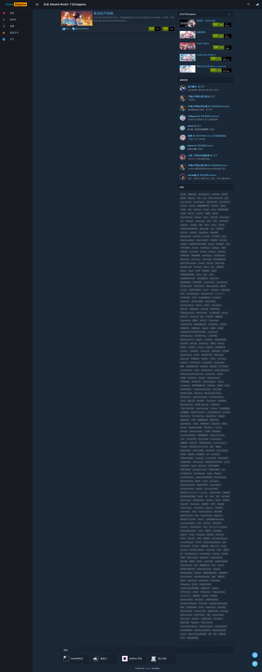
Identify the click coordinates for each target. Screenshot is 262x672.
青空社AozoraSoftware (211, 542)
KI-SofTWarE (185, 512)
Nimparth (184, 343)
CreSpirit (221, 416)
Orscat (183, 580)
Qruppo (211, 244)
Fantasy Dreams (191, 554)
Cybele (209, 473)
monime (225, 313)
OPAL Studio (218, 355)
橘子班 (183, 198)
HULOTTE (184, 317)
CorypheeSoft (219, 363)
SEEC (199, 538)
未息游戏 (205, 271)
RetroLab (218, 473)
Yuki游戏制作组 (204, 298)
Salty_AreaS (185, 619)
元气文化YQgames (187, 485)
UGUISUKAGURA (221, 561)
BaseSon (205, 359)
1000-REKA (194, 351)
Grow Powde (203, 439)
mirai (228, 244)
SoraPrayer (194, 252)
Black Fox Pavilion (198, 412)
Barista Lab (192, 580)
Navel (207, 225)
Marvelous (198, 393)
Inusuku (221, 382)
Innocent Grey (225, 202)
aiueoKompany (186, 370)
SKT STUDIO (185, 546)
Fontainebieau (205, 554)
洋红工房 (214, 217)
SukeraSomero (219, 255)
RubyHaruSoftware (204, 569)
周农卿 (220, 328)
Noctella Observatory (202, 577)
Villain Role (210, 550)
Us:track (201, 347)
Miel (189, 210)
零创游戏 (214, 240)
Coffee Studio (186, 592)
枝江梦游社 (217, 531)
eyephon (184, 535)
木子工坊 (184, 233)
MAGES (224, 194)
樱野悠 (195, 320)
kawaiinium (196, 259)
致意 (202, 317)
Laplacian (184, 225)
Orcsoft (206, 210)
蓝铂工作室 (185, 623)
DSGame (198, 573)
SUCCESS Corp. (200, 336)
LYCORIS (226, 351)
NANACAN (215, 405)
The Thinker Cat (198, 416)
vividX (205, 481)
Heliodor (224, 554)
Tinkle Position (186, 508)
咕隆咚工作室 (213, 611)
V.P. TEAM (216, 236)
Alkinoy (183, 271)
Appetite (184, 244)
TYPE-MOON (185, 248)
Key (204, 198)
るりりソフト (185, 596)
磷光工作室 (204, 229)
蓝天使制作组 (202, 278)
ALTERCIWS (185, 466)
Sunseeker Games (187, 305)
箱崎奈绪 (220, 267)
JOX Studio (208, 428)
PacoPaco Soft (186, 286)
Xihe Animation (220, 477)
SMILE (224, 424)
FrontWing (215, 194)
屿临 (208, 615)
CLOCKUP (221, 252)
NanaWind (217, 298)
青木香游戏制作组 (198, 385)
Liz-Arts (196, 355)
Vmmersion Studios (188, 435)
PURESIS (214, 596)
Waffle (212, 359)
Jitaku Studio (199, 286)
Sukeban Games (214, 378)
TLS (215, 634)
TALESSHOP (185, 298)
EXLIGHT (226, 500)
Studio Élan (185, 301)
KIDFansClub (205, 592)
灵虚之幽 (213, 366)
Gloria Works (211, 416)
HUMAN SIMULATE (188, 569)
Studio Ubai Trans (187, 340)
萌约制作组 (204, 424)
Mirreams (209, 508)
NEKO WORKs (212, 202)
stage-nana (218, 515)
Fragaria (205, 328)
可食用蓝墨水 (225, 408)
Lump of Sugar (186, 202)
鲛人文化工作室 (186, 611)
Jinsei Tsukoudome (188, 523)
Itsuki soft (193, 443)
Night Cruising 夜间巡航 (197, 634)
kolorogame (214, 481)
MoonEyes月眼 (197, 301)
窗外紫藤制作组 (200, 324)
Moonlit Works (207, 370)
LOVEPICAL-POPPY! (206, 55)
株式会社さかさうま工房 (199, 447)
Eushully (216, 554)
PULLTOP (214, 206)
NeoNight (203, 366)
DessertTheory (206, 515)
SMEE (223, 248)
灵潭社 (223, 206)
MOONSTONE (223, 210)
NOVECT (203, 320)
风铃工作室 (216, 351)
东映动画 (226, 493)
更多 (229, 14)
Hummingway (222, 450)
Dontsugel (224, 611)
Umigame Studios (206, 626)
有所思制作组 (220, 347)
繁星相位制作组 (186, 573)
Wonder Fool (210, 607)
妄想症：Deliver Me (205, 20)
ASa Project (207, 259)
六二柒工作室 (211, 458)
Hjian (194, 512)
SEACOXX (214, 233)
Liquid (191, 271)
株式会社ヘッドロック (189, 493)
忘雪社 (195, 424)
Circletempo (185, 385)
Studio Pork (214, 278)
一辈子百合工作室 (187, 408)
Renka (206, 267)
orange (226, 462)
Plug (205, 527)
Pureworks (199, 458)
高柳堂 (213, 328)
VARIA (183, 538)
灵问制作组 (222, 401)
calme (211, 275)
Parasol (183, 428)
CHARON (209, 317)
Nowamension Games (189, 626)
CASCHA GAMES (187, 458)
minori (214, 225)
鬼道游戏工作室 (192, 366)
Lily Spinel (225, 496)
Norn (224, 236)
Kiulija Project (210, 301)
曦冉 (182, 366)
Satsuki (220, 374)
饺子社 (198, 542)
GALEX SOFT (191, 439)
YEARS (207, 431)
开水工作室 (217, 389)
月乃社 (191, 535)
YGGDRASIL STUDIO (188, 278)
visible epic (220, 535)
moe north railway (211, 489)
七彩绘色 (193, 233)
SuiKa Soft (194, 317)
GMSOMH (204, 546)
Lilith (205, 275)
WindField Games (187, 477)
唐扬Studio (204, 558)
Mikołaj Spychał (212, 286)
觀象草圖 (218, 317)
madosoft (197, 210)
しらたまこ (204, 493)
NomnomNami (186, 577)
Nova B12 (184, 504)
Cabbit (213, 271)
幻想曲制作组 (185, 462)
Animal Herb (213, 320)
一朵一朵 (218, 428)
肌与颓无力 (200, 454)
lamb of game (199, 202)
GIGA (215, 221)
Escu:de (221, 565)
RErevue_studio (186, 615)
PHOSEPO (219, 508)
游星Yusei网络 (198, 450)
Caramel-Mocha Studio (202, 389)
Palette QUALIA (205, 584)
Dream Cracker (206, 623)
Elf (182, 554)
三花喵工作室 (206, 619)
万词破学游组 (191, 607)
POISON (223, 324)
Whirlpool (191, 198)
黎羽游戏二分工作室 (188, 519)
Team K (200, 519)
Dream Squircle (220, 626)
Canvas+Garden (193, 294)
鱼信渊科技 (223, 573)
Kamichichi (215, 454)
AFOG (213, 504)
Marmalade (185, 259)
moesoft (205, 596)
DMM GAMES (185, 470)
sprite (209, 221)
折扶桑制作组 (203, 435)
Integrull (215, 588)
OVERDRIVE (197, 282)
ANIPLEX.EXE (207, 355)
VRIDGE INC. (194, 309)
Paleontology (198, 462)
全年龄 (183, 194)
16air (182, 439)
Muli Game (199, 600)
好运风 (195, 592)
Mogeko (199, 340)
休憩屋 (183, 378)
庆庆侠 (183, 454)
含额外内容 (192, 194)
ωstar (212, 496)
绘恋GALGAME (220, 340)
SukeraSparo (207, 255)
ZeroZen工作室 (200, 611)
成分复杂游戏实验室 (188, 496)
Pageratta (211, 385)
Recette (183, 347)
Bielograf (184, 431)
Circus (213, 210)
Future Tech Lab (202, 408)
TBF (209, 634)
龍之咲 (223, 286)
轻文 (226, 198)
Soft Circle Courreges (188, 263)
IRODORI (191, 454)
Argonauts (184, 359)
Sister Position (215, 493)
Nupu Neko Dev (207, 294)
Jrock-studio (210, 401)
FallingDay (222, 607)
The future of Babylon (188, 603)
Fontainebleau (216, 439)
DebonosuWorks (209, 382)
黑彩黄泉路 (196, 255)
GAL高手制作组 (192, 638)
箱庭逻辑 (200, 32)
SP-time (195, 248)
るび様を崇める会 (213, 412)
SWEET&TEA (215, 309)
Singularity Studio (219, 630)
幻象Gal (208, 531)
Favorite (203, 252)
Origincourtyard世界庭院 (190, 588)
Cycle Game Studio (200, 470)
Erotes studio (224, 217)
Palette (183, 210)
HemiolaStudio (195, 527)
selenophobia (186, 450)
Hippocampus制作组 (202, 630)
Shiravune (198, 267)
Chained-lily (215, 580)
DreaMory (215, 248)
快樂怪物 (184, 443)
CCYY (194, 298)
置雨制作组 (185, 328)
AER (217, 496)
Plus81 (206, 305)
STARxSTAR (196, 382)
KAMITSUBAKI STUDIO (213, 462)
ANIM (183, 558)
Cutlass (201, 263)
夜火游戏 (184, 561)
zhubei (183, 401)
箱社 (211, 447)
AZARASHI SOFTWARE (197, 244)
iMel (200, 225)
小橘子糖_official (212, 600)
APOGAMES (185, 382)
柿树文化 (221, 577)
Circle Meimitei (199, 473)
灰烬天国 (220, 229)
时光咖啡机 (185, 412)
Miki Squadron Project (213, 393)
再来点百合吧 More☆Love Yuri (211, 66)
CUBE (193, 420)
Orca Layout (194, 504)
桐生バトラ (215, 546)
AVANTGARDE (186, 389)
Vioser (196, 370)
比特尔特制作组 (186, 630)
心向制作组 (213, 336)
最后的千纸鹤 (103, 13)
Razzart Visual (186, 355)
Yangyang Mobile (187, 489)
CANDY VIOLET (202, 485)
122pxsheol (215, 424)
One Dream (203, 603)
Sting (182, 294)
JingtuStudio (203, 233)
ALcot (198, 275)
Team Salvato (186, 500)
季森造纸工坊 (205, 565)
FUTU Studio (223, 366)
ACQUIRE (200, 401)
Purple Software (186, 217)
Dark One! (223, 240)
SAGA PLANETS (202, 240)
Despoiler (195, 619)
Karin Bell (226, 412)
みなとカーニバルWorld (218, 527)
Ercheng (221, 343)
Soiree (194, 466)
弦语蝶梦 (205, 504)
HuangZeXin (207, 363)
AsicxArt (198, 217)
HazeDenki (209, 340)
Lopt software (215, 485)
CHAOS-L (191, 347)
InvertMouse (204, 248)
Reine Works (185, 416)
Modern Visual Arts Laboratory (192, 374)
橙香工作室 (214, 420)
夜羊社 (199, 561)
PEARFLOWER (214, 470)
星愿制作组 (195, 328)
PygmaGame (185, 320)
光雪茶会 (210, 535)
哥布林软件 (195, 359)
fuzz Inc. (184, 290)
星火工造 (193, 343)
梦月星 (217, 500)
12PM (198, 271)
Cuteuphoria (185, 584)
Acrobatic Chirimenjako (218, 603)
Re (206, 496)
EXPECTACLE (199, 615)
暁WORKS (220, 244)
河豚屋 (212, 343)
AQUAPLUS (223, 221)
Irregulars (184, 363)
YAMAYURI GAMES (187, 275)
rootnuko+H (205, 351)
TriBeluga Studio (219, 592)
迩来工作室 (208, 561)
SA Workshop (186, 397)
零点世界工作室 (205, 443)
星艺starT (191, 538)
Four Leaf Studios (187, 542)
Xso (223, 470)
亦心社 (194, 584)
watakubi (209, 500)
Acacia (200, 496)
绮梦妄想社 (216, 431)
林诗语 (226, 550)
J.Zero (200, 531)
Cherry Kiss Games (215, 198)
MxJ (213, 565)
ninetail (221, 225)
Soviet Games (195, 363)
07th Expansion (186, 336)
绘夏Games (205, 588)
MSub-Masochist (187, 481)
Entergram (189, 221)
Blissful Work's (82, 28)
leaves (227, 385)
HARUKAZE (185, 255)
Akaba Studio (186, 424)
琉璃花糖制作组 (203, 206)
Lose (212, 229)
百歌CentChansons (222, 370)
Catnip (205, 290)
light (224, 542)
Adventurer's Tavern (217, 435)
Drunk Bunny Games (219, 538)
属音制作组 (185, 420)
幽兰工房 (191, 401)
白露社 (207, 213)
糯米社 (197, 481)
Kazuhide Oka (222, 282)
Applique (212, 252)
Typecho (148, 668)
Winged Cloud (204, 194)
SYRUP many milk (202, 405)
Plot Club (206, 523)
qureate (192, 206)
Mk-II (182, 607)
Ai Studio (209, 347)
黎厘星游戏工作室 (210, 573)
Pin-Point (213, 408)
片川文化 (195, 546)
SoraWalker (210, 450)
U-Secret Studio (186, 565)
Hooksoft (184, 527)
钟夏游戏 (222, 634)
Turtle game (203, 343)
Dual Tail (210, 263)
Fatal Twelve (202, 43)
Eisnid (201, 607)
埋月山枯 (184, 309)
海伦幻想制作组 (219, 259)
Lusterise (193, 225)
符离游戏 (196, 596)
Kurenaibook (212, 332)
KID (182, 221)
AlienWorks (192, 378)
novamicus (222, 359)
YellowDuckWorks (205, 512)
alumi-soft (202, 466)
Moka (219, 550)
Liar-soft (200, 213)
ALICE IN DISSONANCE (189, 229)
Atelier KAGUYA (186, 324)
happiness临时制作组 (204, 477)
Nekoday (184, 447)
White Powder (202, 313)
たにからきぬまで (219, 443)
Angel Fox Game (187, 515)
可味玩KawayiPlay (187, 313)
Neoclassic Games (216, 397)
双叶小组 (204, 309)
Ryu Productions (187, 405)
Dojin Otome (216, 305)
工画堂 (183, 213)
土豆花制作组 (214, 313)
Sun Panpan (218, 619)
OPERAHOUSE (198, 500)
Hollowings (200, 221)
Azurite (183, 634)
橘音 (213, 577)
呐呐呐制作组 (203, 420)
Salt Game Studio (196, 431)
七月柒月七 (215, 290)
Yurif (199, 523)
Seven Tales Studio (200, 397)
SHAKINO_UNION (195, 428)
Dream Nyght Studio (188, 531)
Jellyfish (199, 489)
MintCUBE (218, 512)
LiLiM (182, 638)
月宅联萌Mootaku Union (215, 519)
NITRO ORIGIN (214, 466)
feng (212, 267)
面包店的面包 (185, 282)
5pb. (199, 198)
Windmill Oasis (218, 615)
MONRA (206, 538)
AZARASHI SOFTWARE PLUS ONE (193, 332)
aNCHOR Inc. (213, 324)
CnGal (223, 546)
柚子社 (215, 213)
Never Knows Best (187, 240)
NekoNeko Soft (186, 267)
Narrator (191, 213)
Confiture (184, 550)
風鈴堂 (192, 561)
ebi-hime (184, 206)
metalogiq (200, 535)
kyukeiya (202, 378)
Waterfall (216, 569)
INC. (195, 565)
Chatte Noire (210, 374)
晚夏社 (218, 447)
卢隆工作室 (217, 523)
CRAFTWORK (223, 458)
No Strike (206, 236)
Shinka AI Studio (187, 600)
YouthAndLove (186, 473)
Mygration (195, 623)
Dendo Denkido (216, 558)
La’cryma (184, 351)
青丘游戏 (220, 504)
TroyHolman (198, 508)
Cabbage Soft (186, 236)
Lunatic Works (209, 282)
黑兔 (197, 515)
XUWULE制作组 (195, 290)
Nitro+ (205, 217)
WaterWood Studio (197, 550)
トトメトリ (219, 294)
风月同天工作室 (186, 393)
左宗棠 (219, 385)
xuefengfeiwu (204, 580)
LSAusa (199, 305)
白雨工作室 (225, 290)
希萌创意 (184, 252)
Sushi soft (197, 236)
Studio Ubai (219, 263)
